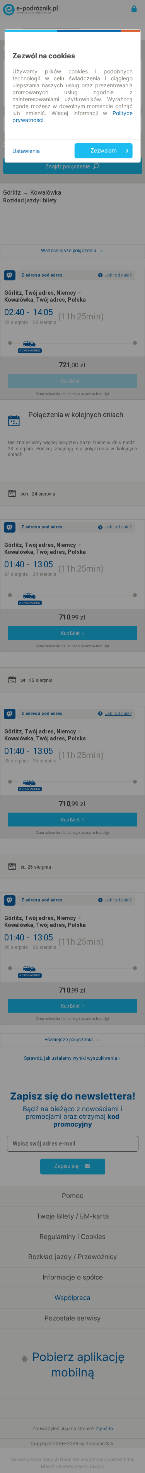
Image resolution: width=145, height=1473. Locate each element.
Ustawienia (26, 151)
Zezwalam (103, 151)
